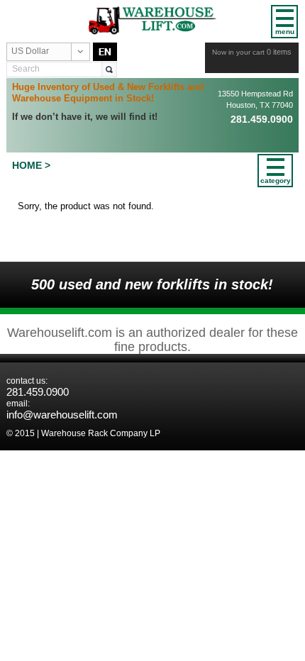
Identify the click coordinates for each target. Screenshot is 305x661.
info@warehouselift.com (62, 415)
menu (284, 31)
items (279, 52)
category (275, 180)
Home (27, 165)
